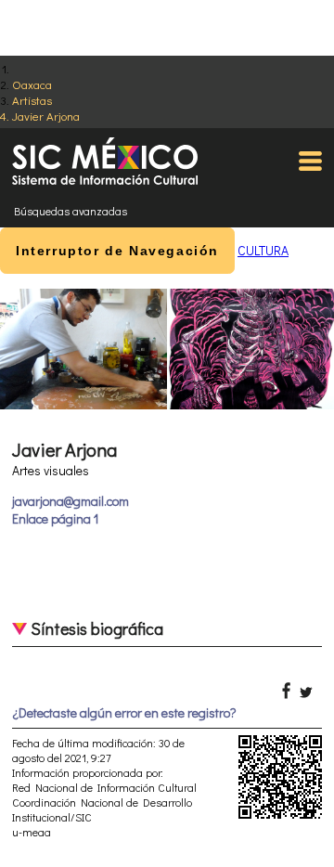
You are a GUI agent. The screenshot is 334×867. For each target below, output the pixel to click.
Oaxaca (32, 84)
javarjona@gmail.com (70, 501)
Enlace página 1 (55, 518)
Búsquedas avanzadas (70, 210)
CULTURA (263, 250)
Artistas (32, 100)
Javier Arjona (46, 115)
